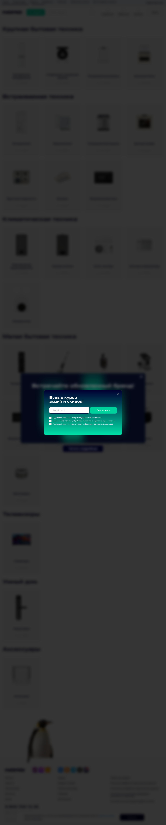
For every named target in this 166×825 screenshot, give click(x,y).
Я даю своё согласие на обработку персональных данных (77, 418)
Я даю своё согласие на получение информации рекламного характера (83, 424)
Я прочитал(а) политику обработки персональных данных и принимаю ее (84, 421)
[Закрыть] (118, 394)
